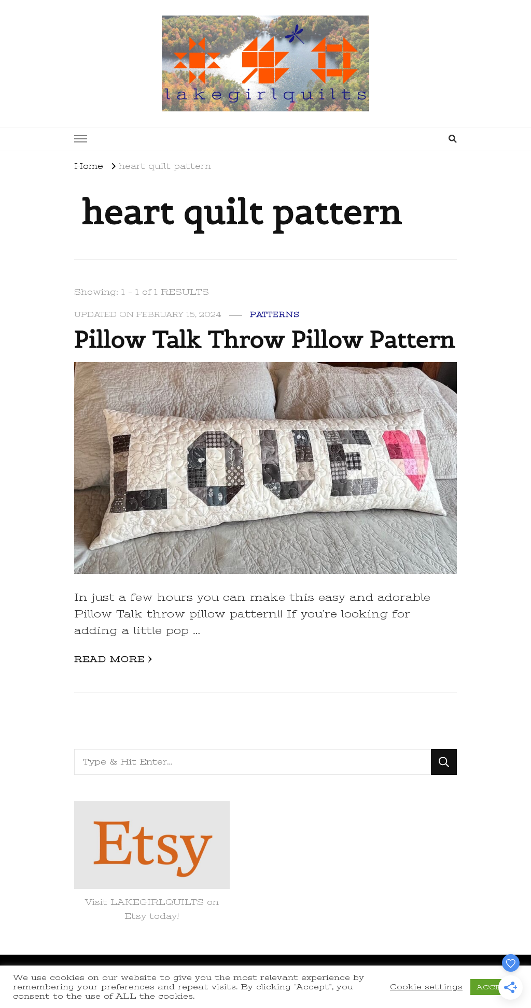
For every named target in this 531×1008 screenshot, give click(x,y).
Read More (109, 659)
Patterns (275, 315)
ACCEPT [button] (494, 987)
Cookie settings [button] (426, 987)
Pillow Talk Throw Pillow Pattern (264, 339)
